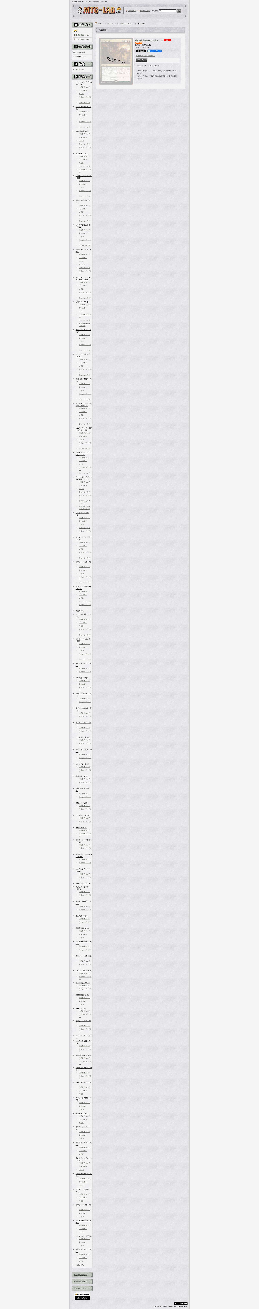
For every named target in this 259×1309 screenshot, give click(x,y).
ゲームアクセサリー (83, 883)
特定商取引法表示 (80, 1275)
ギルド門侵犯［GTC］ (84, 1055)
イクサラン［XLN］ (83, 764)
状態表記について (80, 1288)
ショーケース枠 (84, 103)
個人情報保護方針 (80, 1281)
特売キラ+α (80, 611)
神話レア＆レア (84, 87)
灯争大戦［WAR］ (82, 678)
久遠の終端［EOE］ (83, 131)
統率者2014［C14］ (83, 928)
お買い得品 (80, 1265)
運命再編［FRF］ (82, 916)
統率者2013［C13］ (83, 995)
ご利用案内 (132, 11)
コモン (81, 94)
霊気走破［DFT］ (82, 154)
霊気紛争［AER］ (82, 803)
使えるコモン (80, 69)
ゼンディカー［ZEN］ (84, 1236)
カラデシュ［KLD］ (83, 815)
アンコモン (83, 90)
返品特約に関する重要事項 (145, 56)
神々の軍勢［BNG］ (83, 983)
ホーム (100, 23)
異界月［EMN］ (81, 828)
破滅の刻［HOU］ (82, 776)
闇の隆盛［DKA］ (82, 1114)
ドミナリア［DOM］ (83, 737)
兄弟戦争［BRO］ (82, 302)
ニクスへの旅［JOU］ (84, 971)
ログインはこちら (82, 39)
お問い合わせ (145, 11)
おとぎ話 (82, 264)
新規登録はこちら (82, 35)
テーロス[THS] (81, 1009)
